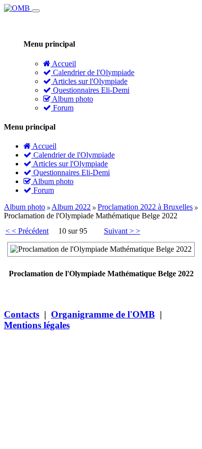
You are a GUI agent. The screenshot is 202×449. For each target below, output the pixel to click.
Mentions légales (37, 325)
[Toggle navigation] (36, 10)
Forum (62, 108)
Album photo (71, 99)
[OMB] (18, 8)
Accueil (63, 63)
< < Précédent (27, 231)
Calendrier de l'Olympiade (92, 72)
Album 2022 (71, 207)
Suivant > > (122, 231)
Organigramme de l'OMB (103, 314)
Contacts (21, 314)
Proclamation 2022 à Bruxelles (145, 207)
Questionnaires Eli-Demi (90, 90)
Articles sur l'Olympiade (89, 81)
